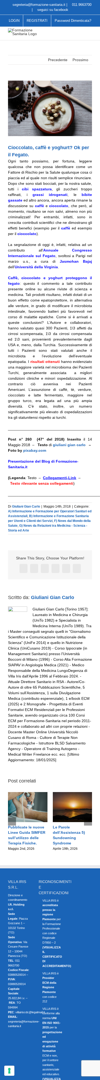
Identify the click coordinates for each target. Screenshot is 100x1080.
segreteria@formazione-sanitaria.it (38, 5)
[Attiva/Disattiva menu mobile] (90, 32)
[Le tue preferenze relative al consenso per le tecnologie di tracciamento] (9, 1071)
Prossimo (80, 60)
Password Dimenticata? (73, 21)
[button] (12, 822)
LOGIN (14, 21)
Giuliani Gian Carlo (26, 506)
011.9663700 (81, 5)
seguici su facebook (52, 10)
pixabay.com (34, 450)
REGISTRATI (37, 21)
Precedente (57, 60)
